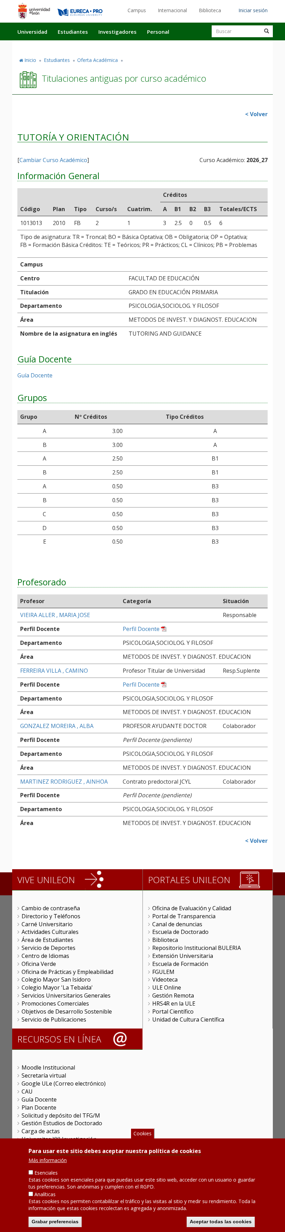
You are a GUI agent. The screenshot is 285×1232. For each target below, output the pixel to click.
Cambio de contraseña (51, 908)
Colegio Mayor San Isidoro (56, 979)
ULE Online (166, 987)
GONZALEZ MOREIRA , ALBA (56, 726)
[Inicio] (33, 11)
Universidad (32, 31)
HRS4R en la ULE (173, 1003)
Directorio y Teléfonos (51, 916)
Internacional (172, 10)
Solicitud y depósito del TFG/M (61, 1115)
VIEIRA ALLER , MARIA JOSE (55, 615)
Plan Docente (39, 1107)
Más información (47, 1160)
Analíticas (45, 1194)
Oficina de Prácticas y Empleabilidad (67, 972)
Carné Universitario (47, 924)
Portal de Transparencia (183, 916)
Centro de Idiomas (45, 956)
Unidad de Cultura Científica (188, 1019)
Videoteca (165, 979)
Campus (137, 10)
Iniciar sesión (253, 10)
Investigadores (117, 31)
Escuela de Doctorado (180, 932)
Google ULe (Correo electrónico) (64, 1083)
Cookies (142, 1133)
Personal (158, 31)
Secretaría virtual (44, 1075)
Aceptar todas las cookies (221, 1221)
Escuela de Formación (180, 964)
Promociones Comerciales (55, 1003)
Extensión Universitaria (182, 956)
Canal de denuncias (177, 924)
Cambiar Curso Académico (53, 160)
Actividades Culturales (50, 932)
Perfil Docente (141, 629)
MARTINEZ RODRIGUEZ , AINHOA (64, 781)
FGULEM (163, 972)
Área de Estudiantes (47, 940)
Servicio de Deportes (48, 948)
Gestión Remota (173, 995)
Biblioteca (210, 10)
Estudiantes (73, 31)
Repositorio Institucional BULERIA (196, 948)
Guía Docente (34, 375)
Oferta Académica (97, 60)
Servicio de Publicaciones (54, 1019)
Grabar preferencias (55, 1221)
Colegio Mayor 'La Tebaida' (57, 987)
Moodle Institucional (48, 1067)
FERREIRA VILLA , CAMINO (54, 670)
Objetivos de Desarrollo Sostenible (67, 1011)
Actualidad (193, 46)
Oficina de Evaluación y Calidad (191, 908)
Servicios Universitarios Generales (66, 995)
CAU (27, 1091)
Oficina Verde (39, 964)
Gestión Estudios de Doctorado (62, 1123)
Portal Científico (173, 1011)
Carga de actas (41, 1131)
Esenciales (46, 1172)
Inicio (30, 60)
